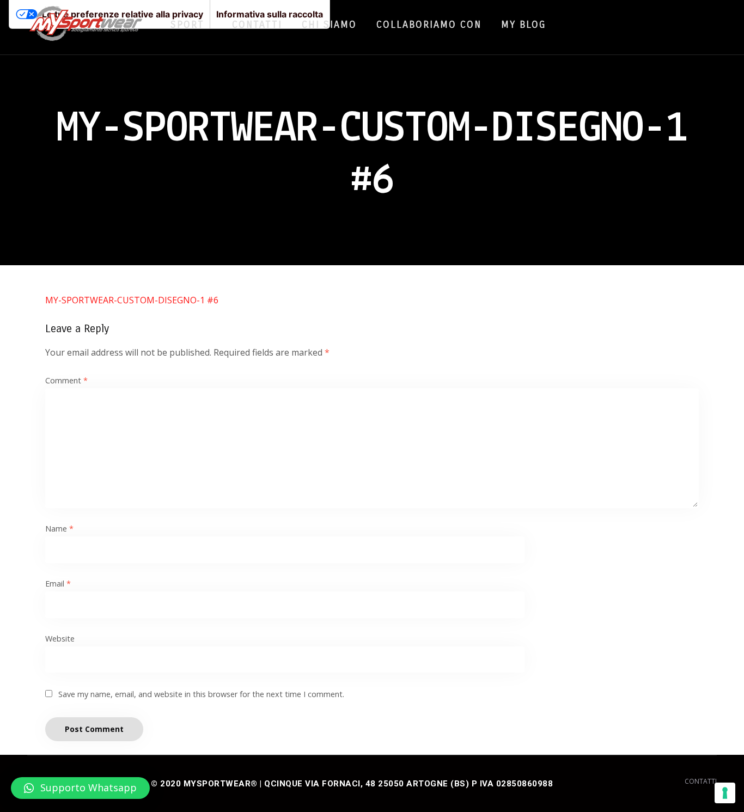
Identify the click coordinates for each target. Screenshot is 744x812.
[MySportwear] (85, 27)
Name (59, 528)
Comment (66, 380)
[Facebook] (659, 24)
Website (60, 638)
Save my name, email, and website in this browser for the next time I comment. (201, 694)
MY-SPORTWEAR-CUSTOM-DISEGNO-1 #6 (131, 300)
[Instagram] (679, 24)
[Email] (700, 24)
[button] (80, 788)
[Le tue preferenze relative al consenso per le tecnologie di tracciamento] (725, 793)
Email (58, 583)
